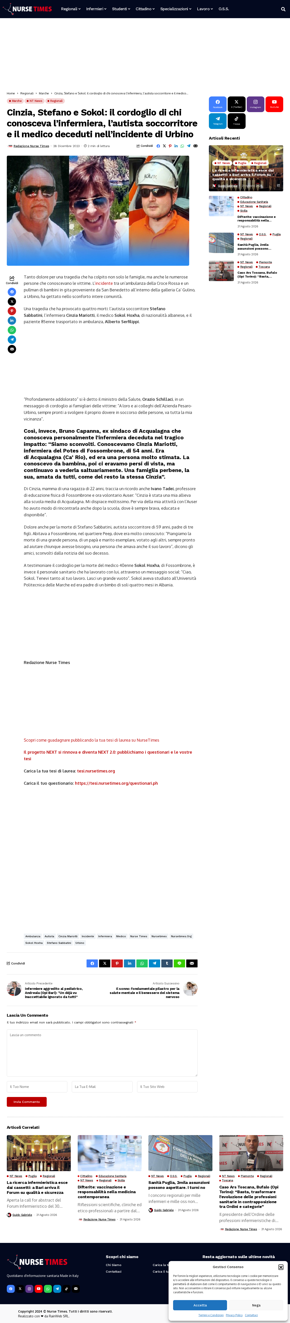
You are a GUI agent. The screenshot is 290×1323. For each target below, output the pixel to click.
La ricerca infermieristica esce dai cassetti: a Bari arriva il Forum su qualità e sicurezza (243, 174)
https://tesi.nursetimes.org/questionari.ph (116, 783)
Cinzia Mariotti (67, 936)
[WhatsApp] (48, 1289)
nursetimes (159, 936)
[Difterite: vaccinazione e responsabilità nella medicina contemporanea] (221, 206)
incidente (104, 283)
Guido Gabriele (228, 185)
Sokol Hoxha (34, 942)
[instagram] (29, 1289)
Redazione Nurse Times (31, 146)
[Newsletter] (76, 1289)
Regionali (27, 93)
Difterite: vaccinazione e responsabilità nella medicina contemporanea (257, 218)
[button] (281, 1267)
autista (49, 936)
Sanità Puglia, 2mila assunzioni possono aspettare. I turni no (252, 246)
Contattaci (251, 1315)
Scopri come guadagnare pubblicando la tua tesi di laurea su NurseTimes (91, 740)
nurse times (138, 936)
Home (11, 93)
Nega (256, 1305)
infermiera (105, 936)
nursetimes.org (181, 936)
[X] (20, 1289)
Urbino (79, 942)
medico (121, 936)
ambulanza (32, 936)
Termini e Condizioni (211, 1315)
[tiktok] (66, 1289)
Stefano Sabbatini (59, 942)
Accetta (200, 1305)
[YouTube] (39, 1289)
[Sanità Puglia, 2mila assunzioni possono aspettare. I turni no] (221, 243)
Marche (44, 93)
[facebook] (11, 1289)
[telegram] (57, 1289)
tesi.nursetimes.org (96, 770)
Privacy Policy (234, 1315)
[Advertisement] (143, 55)
